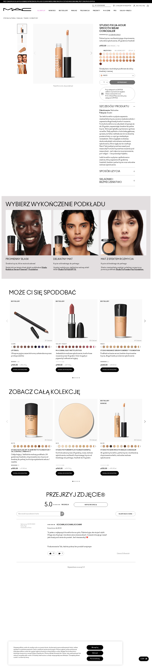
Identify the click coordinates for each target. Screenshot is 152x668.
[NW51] (124, 60)
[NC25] (100, 57)
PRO (115, 10)
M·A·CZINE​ (106, 10)
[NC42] (133, 57)
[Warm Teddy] (69, 346)
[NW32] (110, 57)
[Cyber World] (42, 346)
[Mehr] (83, 346)
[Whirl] (73, 346)
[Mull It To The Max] (62, 346)
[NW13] (128, 446)
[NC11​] (66, 446)
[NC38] (127, 57)
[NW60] (100, 64)
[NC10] (110, 54)
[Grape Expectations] (39, 346)
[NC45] (104, 60)
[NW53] (133, 60)
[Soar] (76, 346)
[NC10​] (62, 446)
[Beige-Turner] (25, 346)
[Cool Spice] (21, 346)
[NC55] (127, 60)
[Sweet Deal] (80, 346)
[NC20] (133, 54)
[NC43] (120, 57)
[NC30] (114, 54)
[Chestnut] (32, 346)
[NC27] (111, 346)
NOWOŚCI (52, 10)
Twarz (26, 18)
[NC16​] (76, 446)
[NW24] (130, 54)
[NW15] (107, 54)
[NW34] (114, 57)
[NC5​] (59, 446)
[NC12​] (69, 446)
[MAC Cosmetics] (17, 9)
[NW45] (107, 60)
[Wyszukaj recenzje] (62, 514)
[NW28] (127, 54)
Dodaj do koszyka (20, 369)
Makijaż (19, 18)
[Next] (50, 347)
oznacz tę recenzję (123, 553)
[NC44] (100, 60)
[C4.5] (114, 346)
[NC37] (128, 346)
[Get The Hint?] (87, 346)
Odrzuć (95, 653)
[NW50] (130, 60)
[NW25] (104, 57)
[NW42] (117, 60)
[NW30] (107, 57)
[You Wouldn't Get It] (90, 346)
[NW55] (100, 54)
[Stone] (18, 346)
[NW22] (124, 54)
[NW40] (110, 60)
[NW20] (120, 54)
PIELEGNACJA (85, 10)
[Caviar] (35, 346)
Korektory (34, 18)
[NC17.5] (114, 446)
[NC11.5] (118, 446)
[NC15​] (73, 446)
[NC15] (117, 54)
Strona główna (9, 18)
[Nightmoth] (46, 346)
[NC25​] (87, 446)
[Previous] (12, 347)
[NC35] (117, 57)
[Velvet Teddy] (59, 346)
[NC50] (120, 60)
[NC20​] (83, 446)
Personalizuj (95, 658)
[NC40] (130, 57)
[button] (144, 658)
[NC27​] (90, 446)
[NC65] (111, 446)
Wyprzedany (122, 82)
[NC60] (125, 446)
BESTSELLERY (63, 10)
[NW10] (104, 54)
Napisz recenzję (91, 504)
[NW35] (124, 57)
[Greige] (28, 346)
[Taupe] (66, 346)
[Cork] (14, 346)
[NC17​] (80, 446)
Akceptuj (95, 647)
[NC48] (114, 60)
